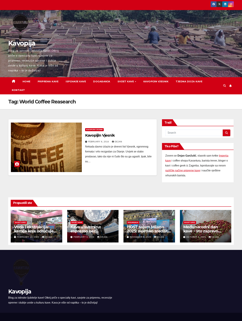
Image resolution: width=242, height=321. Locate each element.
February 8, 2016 (99, 142)
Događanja (101, 81)
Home (26, 81)
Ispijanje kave (76, 81)
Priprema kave (48, 81)
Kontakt (18, 90)
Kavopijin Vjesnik (156, 81)
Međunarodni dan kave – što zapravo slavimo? (200, 231)
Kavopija (21, 43)
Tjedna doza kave (189, 81)
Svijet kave (126, 81)
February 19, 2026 (28, 237)
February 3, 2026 (84, 237)
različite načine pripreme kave (182, 170)
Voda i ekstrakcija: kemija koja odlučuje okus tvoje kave (34, 231)
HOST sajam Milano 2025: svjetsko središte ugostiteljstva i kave (148, 231)
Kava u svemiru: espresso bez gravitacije (85, 231)
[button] (224, 85)
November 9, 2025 (141, 237)
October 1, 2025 (196, 237)
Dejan (118, 142)
